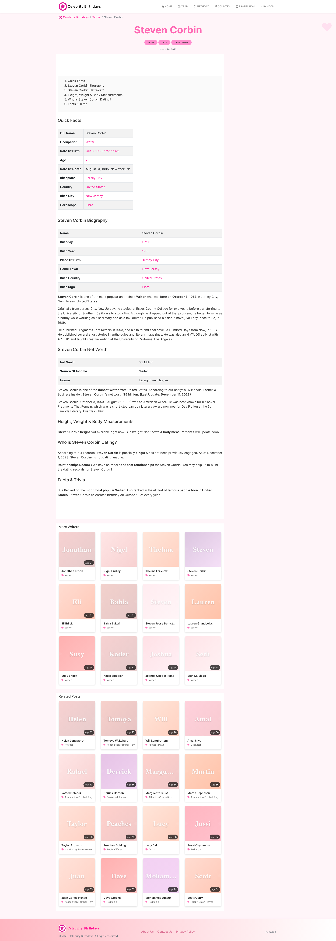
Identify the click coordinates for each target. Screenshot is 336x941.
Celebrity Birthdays (84, 6)
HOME (168, 6)
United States (95, 187)
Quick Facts (76, 81)
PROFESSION (247, 6)
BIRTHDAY (203, 6)
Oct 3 (90, 151)
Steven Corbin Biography (86, 85)
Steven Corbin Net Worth (86, 90)
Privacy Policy (185, 931)
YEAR (184, 6)
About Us (147, 931)
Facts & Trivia (77, 104)
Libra (89, 205)
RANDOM (269, 6)
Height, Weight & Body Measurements (95, 95)
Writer (96, 17)
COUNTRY (224, 6)
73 (87, 160)
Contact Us (164, 931)
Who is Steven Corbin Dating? (89, 99)
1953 (99, 151)
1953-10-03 (111, 151)
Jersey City (94, 178)
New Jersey (94, 196)
